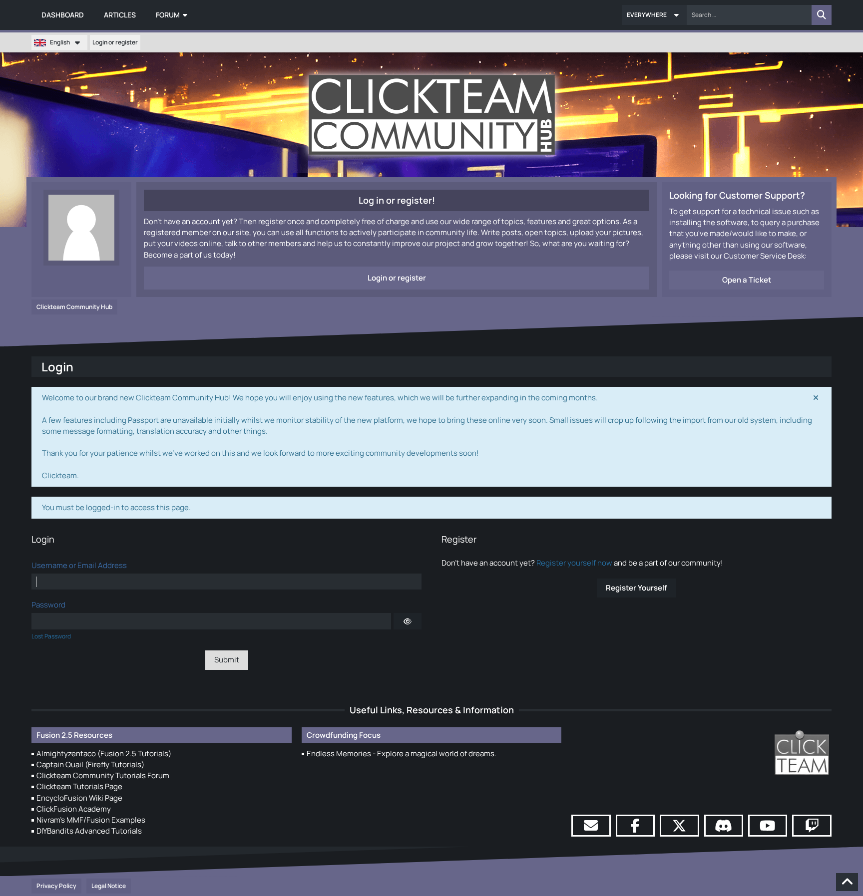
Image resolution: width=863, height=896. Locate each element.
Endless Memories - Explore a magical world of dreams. (401, 753)
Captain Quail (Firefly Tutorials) (90, 764)
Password (48, 604)
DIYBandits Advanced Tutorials (89, 831)
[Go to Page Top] (847, 882)
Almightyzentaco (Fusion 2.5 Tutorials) (103, 753)
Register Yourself (636, 588)
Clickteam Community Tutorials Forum (102, 775)
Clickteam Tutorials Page (79, 786)
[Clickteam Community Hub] (432, 115)
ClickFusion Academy (73, 809)
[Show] (408, 621)
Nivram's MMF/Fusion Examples (90, 820)
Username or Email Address (79, 565)
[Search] (822, 15)
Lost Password (51, 636)
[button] (654, 15)
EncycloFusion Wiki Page (79, 798)
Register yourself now (574, 563)
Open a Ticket (746, 280)
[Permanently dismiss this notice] (816, 397)
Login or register (115, 42)
